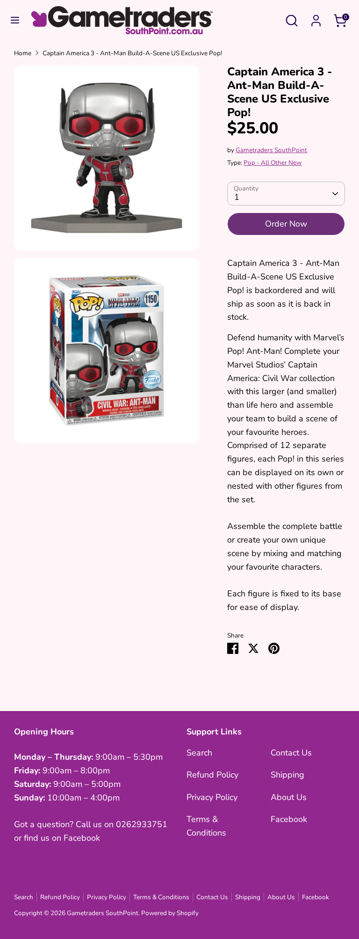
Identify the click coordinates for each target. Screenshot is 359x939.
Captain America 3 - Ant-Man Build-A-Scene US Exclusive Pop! (132, 53)
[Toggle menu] (15, 20)
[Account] (316, 17)
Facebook (289, 819)
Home (22, 53)
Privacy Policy (212, 797)
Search (199, 752)
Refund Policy (212, 774)
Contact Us (291, 752)
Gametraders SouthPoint (271, 150)
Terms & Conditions (161, 897)
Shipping (287, 774)
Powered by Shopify (170, 913)
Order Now (286, 223)
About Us (289, 797)
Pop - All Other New (273, 162)
